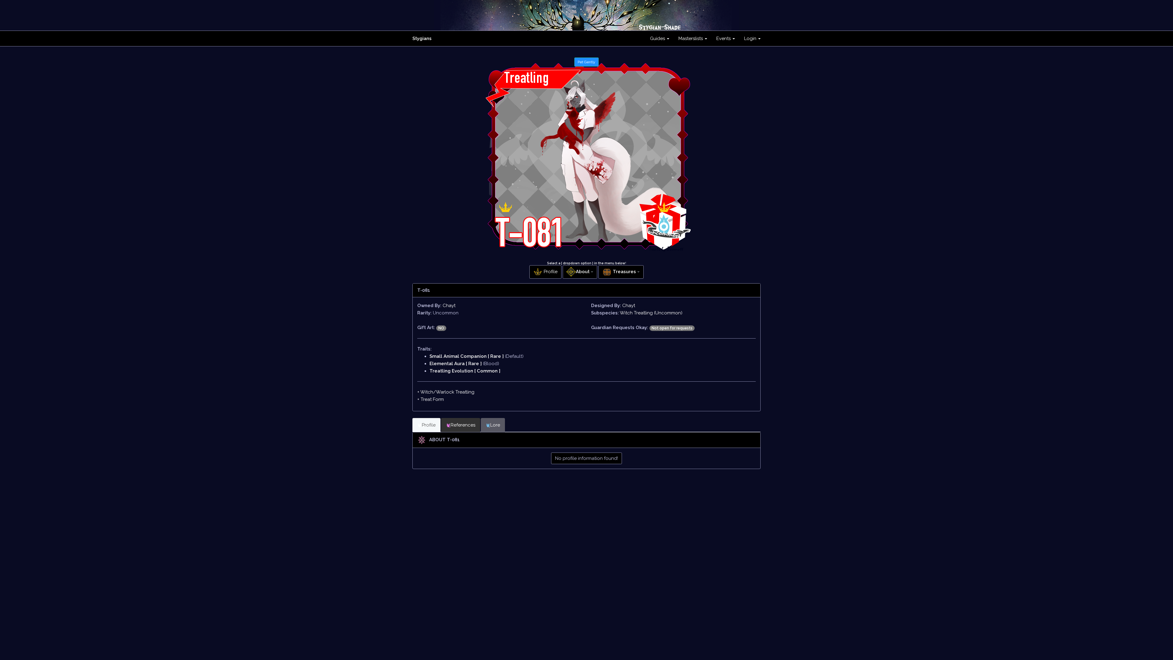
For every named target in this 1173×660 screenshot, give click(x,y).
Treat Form (432, 399)
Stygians (422, 38)
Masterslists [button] (691, 38)
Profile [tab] (429, 425)
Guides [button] (658, 38)
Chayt (449, 305)
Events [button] (724, 38)
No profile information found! (586, 458)
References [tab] (463, 425)
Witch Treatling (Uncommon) (651, 313)
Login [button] (751, 38)
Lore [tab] (495, 425)
